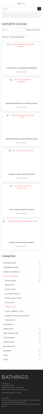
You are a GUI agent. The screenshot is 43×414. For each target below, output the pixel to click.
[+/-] (30, 37)
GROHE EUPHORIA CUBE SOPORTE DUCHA (21, 139)
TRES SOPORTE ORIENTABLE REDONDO (21, 68)
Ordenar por (5, 37)
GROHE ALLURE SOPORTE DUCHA (21, 174)
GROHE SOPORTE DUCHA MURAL (21, 242)
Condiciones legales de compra (11, 392)
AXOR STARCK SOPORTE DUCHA (21, 209)
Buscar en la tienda (33, 30)
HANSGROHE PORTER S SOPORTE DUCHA (21, 103)
